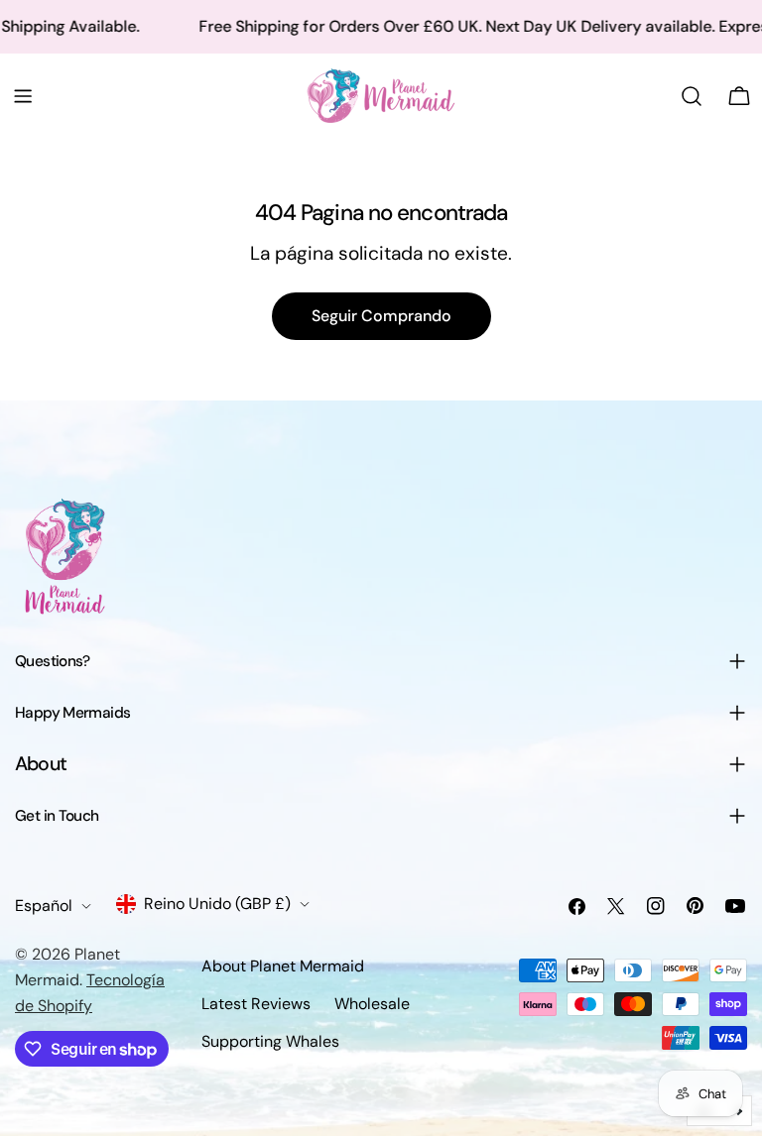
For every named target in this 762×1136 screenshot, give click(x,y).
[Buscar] (691, 96)
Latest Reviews (256, 1003)
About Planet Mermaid (282, 966)
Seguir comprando (381, 315)
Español (43, 905)
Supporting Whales (270, 1041)
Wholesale (372, 1003)
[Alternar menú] (23, 96)
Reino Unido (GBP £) (217, 903)
